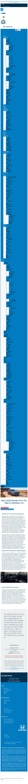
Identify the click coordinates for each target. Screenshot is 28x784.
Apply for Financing (8, 162)
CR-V (11, 61)
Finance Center (9, 155)
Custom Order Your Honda (9, 101)
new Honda (6, 755)
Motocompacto (12, 177)
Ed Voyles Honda (5, 33)
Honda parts (11, 766)
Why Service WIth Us (8, 197)
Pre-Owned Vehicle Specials (8, 143)
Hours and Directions (8, 237)
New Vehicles (5, 37)
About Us (5, 225)
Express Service (9, 193)
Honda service (10, 763)
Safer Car (11, 219)
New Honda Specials (8, 139)
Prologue (13, 81)
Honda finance (20, 760)
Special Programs (9, 150)
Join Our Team (8, 247)
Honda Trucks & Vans (9, 70)
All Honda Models (8, 40)
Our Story (8, 233)
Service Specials (9, 147)
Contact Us (9, 240)
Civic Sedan (11, 49)
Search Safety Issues (11, 222)
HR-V (11, 63)
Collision (10, 214)
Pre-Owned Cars (8, 113)
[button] (2, 260)
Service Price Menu (9, 185)
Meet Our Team (8, 243)
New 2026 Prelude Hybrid (8, 91)
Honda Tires (9, 209)
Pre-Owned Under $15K (8, 121)
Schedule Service (9, 182)
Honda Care (9, 207)
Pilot (12, 67)
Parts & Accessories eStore (9, 189)
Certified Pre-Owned (9, 117)
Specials (5, 135)
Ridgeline (13, 74)
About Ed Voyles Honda (8, 229)
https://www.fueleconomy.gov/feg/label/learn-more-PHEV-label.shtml (14, 669)
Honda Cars (9, 43)
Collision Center (12, 216)
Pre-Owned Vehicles (5, 109)
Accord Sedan (12, 46)
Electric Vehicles (9, 77)
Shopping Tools (6, 152)
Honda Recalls (9, 212)
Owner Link (9, 251)
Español (2, 4)
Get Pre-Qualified (8, 158)
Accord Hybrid (11, 87)
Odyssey (13, 73)
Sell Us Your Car (4, 132)
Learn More (16, 2)
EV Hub (4, 105)
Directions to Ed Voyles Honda (14, 656)
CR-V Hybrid (11, 57)
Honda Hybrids (9, 79)
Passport (13, 65)
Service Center (9, 179)
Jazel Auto (14, 743)
